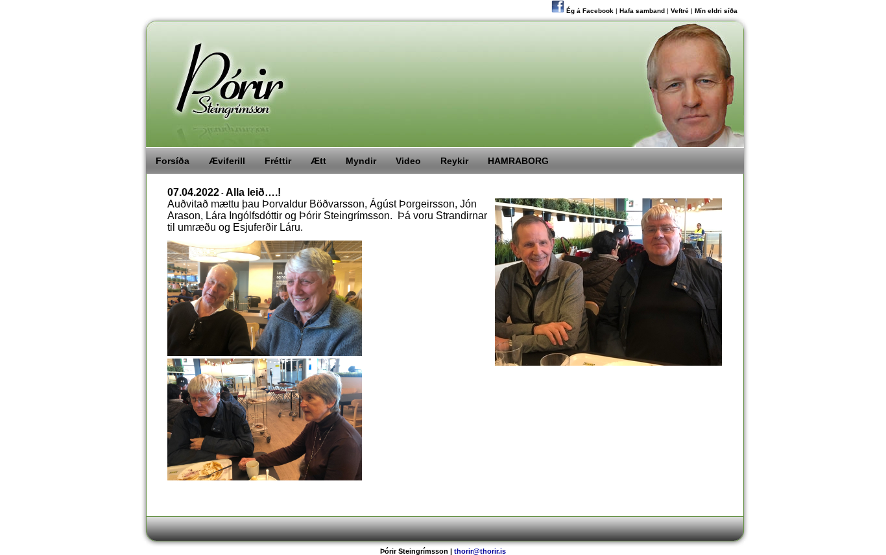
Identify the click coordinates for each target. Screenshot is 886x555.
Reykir (454, 161)
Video (408, 161)
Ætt (318, 161)
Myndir (361, 161)
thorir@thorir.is (480, 551)
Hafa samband (642, 10)
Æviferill (227, 161)
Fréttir (278, 161)
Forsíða (172, 161)
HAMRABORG (518, 161)
